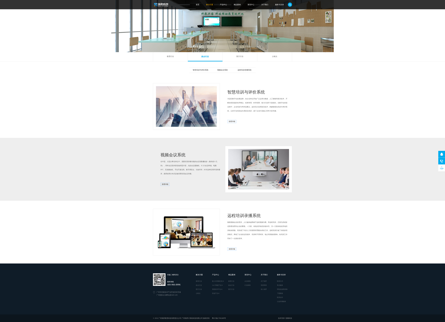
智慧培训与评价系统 (200, 70)
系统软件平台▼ (217, 289)
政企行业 (205, 56)
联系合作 (280, 297)
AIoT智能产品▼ (217, 285)
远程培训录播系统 (244, 70)
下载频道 (280, 293)
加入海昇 (264, 289)
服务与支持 (279, 5)
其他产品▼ (216, 293)
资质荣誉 (264, 285)
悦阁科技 (289, 318)
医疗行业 (239, 56)
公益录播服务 (281, 301)
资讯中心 (251, 5)
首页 (197, 5)
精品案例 (237, 5)
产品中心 (223, 5)
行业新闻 (248, 285)
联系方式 (280, 281)
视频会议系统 (222, 70)
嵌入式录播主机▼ (218, 281)
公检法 (274, 56)
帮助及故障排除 (282, 289)
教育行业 (170, 56)
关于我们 (264, 5)
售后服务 (280, 285)
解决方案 (209, 5)
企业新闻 (248, 281)
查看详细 (232, 121)
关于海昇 (264, 281)
